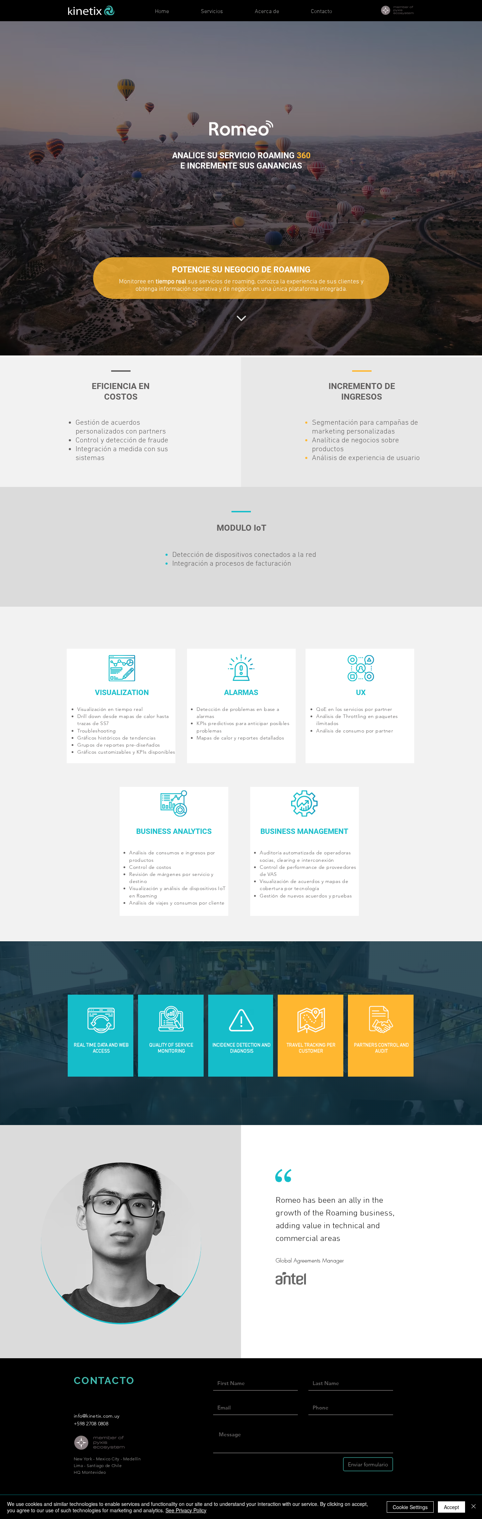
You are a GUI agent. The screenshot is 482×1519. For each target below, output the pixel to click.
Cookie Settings (410, 1507)
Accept (451, 1507)
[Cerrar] (473, 1507)
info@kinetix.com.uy (96, 1416)
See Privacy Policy (185, 1510)
